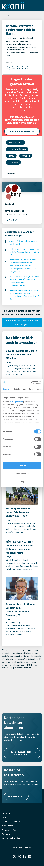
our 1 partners (16, 402)
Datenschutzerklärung (12, 821)
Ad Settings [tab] (28, 389)
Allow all (22, 465)
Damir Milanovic (15, 142)
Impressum (10, 173)
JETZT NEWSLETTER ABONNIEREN (21, 753)
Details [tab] (17, 389)
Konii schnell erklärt (11, 838)
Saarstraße (13, 162)
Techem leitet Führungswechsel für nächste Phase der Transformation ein (24, 252)
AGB (4, 817)
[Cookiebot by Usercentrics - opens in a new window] (31, 382)
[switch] (37, 439)
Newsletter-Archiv (10, 829)
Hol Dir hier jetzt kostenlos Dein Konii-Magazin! (22, 322)
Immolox (26, 155)
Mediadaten (7, 825)
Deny (22, 482)
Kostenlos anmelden (20, 131)
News (10, 16)
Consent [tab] (6, 389)
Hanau (11, 155)
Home (4, 16)
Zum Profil (9, 220)
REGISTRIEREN (15, 796)
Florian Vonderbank (17, 149)
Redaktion (6, 834)
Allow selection (22, 474)
